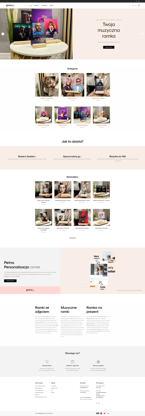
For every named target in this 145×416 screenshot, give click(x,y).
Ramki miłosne (101, 125)
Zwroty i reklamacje (39, 390)
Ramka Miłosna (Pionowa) (101, 228)
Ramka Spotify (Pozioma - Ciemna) (101, 200)
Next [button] (142, 33)
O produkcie (53, 385)
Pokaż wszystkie (72, 237)
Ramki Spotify (72, 98)
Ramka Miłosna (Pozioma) (63, 228)
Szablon (31, 156)
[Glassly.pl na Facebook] (136, 1)
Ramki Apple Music (98, 98)
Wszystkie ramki (82, 125)
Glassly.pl (41, 413)
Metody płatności (38, 388)
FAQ (52, 390)
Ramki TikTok (63, 125)
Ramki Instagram (43, 125)
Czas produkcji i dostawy (40, 385)
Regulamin (37, 394)
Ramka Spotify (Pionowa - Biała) (82, 200)
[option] (72, 33)
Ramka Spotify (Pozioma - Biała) (62, 200)
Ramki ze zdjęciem (47, 98)
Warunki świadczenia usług (40, 396)
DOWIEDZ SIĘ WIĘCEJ (10, 280)
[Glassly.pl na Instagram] (138, 1)
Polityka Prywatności (39, 392)
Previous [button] (2, 33)
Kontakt (52, 392)
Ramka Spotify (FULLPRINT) (82, 228)
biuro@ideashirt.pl (84, 387)
